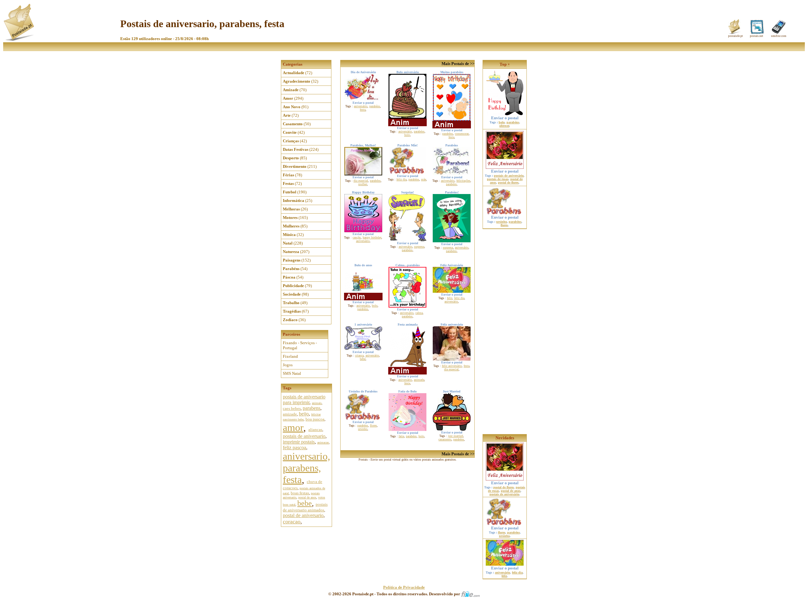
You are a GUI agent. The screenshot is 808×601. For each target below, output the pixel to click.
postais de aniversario (304, 436)
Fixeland (290, 356)
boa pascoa (315, 419)
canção (357, 237)
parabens (311, 408)
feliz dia (401, 179)
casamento (444, 439)
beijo (304, 413)
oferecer (504, 125)
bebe (304, 503)
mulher (362, 184)
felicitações (463, 180)
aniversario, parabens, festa (306, 468)
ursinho (362, 429)
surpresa (419, 246)
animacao (323, 442)
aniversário (360, 106)
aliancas (315, 429)
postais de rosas (497, 179)
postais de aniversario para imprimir (304, 399)
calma (419, 313)
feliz (449, 298)
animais (317, 403)
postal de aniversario (303, 515)
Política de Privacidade (404, 587)
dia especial (361, 180)
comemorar (462, 133)
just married (455, 436)
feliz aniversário (452, 366)
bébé (362, 359)
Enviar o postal (505, 117)
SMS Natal (292, 373)
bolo (407, 135)
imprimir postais (299, 442)
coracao (291, 521)
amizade (290, 414)
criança (359, 355)
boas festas (300, 493)
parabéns (374, 106)
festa (362, 109)
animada (419, 379)
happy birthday (372, 237)
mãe (423, 179)
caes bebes (292, 408)
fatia (401, 436)
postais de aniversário (509, 175)
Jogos (288, 364)
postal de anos (307, 497)
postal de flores (508, 182)
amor (293, 427)
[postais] (19, 39)
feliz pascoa (294, 447)
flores (373, 425)
